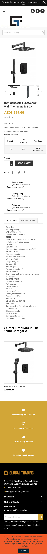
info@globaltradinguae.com (17, 491)
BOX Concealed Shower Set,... (15, 386)
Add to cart (24, 163)
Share (12, 172)
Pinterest (25, 172)
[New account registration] (38, 11)
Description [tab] (11, 220)
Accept (23, 551)
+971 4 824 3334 (14, 488)
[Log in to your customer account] (33, 11)
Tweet (19, 172)
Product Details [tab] (28, 220)
